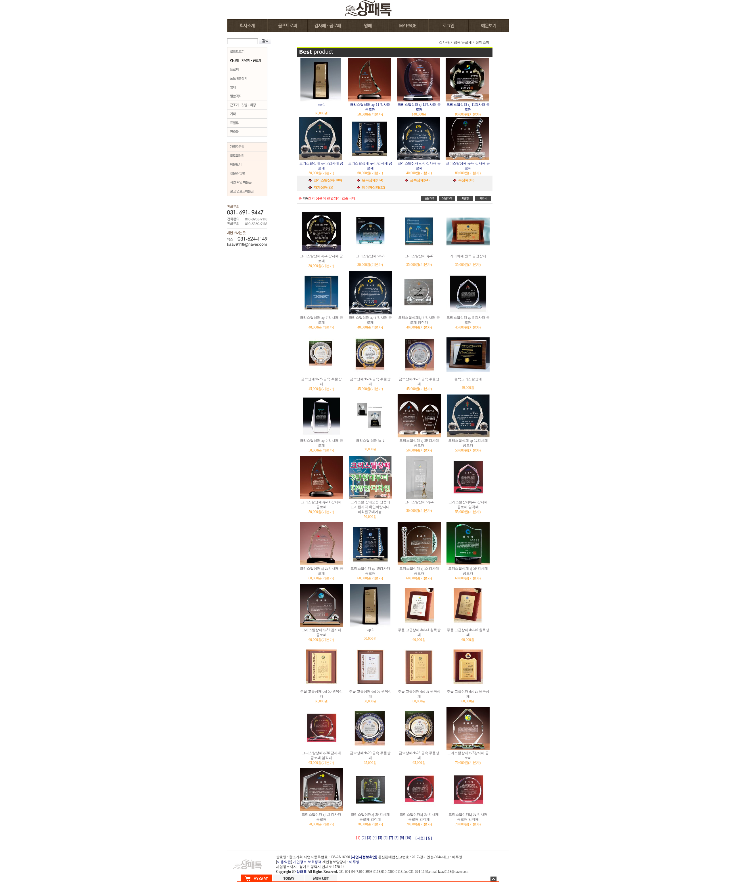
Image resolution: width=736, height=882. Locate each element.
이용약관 (284, 862)
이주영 (354, 862)
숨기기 (493, 879)
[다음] (420, 838)
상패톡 (301, 872)
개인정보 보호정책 (307, 862)
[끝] (429, 838)
